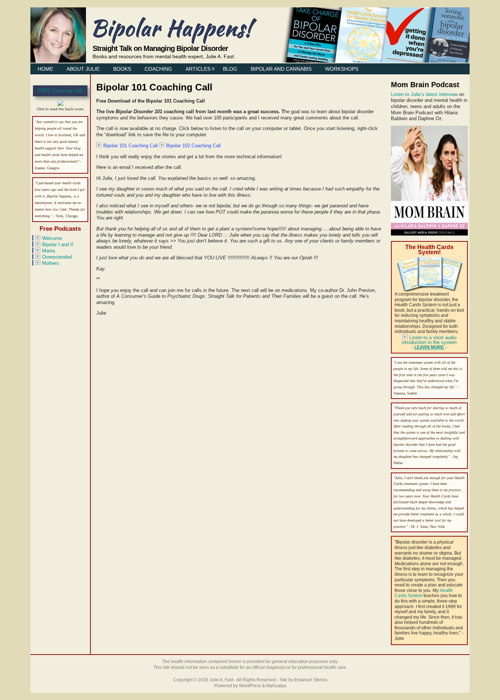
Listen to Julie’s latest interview (424, 94)
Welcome (52, 238)
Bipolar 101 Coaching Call (130, 145)
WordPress (250, 685)
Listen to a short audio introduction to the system (429, 340)
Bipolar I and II (57, 244)
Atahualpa (276, 685)
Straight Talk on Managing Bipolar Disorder (160, 48)
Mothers (50, 263)
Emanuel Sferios (310, 679)
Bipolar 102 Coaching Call (193, 145)
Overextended (57, 257)
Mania (48, 250)
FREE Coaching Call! (60, 90)
